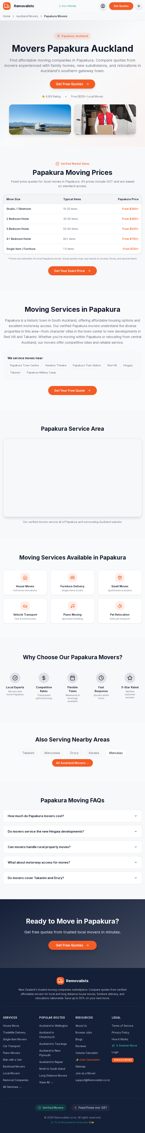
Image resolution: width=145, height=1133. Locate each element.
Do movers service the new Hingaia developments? (46, 831)
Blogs (79, 1039)
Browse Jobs (84, 1032)
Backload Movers (14, 1066)
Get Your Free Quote (69, 390)
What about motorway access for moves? (39, 862)
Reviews (81, 1046)
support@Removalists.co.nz (93, 1080)
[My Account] (103, 6)
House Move (11, 1025)
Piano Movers (11, 1052)
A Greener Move (126, 1045)
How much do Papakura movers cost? (36, 816)
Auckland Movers (27, 16)
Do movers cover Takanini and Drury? (36, 878)
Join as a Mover (86, 1073)
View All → (46, 1082)
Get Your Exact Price (69, 271)
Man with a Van (12, 1059)
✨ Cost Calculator (88, 1059)
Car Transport (11, 1046)
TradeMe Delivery (14, 1032)
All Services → (12, 1086)
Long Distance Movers (53, 1075)
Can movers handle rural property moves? (39, 847)
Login (115, 1052)
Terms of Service (122, 1025)
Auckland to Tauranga (53, 1043)
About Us (81, 1025)
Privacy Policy (120, 1032)
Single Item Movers (15, 1039)
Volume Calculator (87, 1052)
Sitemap (81, 1066)
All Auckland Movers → (72, 763)
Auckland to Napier (51, 1062)
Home (6, 16)
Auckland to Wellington (53, 1025)
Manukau (116, 753)
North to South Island (52, 1068)
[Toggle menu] (139, 6)
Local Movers (11, 1073)
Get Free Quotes (69, 84)
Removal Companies (16, 1080)
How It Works (120, 1039)
